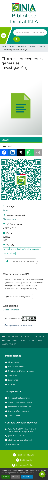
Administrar (13, 444)
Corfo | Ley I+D (14, 415)
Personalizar (27, 476)
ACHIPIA (39, 340)
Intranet (12, 384)
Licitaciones (13, 362)
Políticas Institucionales (19, 398)
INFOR (15, 340)
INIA (8, 340)
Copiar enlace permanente (21, 261)
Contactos (12, 375)
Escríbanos (13, 380)
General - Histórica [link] (17, 46)
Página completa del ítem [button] (19, 325)
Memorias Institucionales (19, 407)
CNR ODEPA (39, 337)
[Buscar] (16, 39)
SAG (21, 337)
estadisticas (9, 253)
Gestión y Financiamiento (20, 402)
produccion (35, 249)
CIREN (22, 340)
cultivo (25, 249)
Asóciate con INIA (16, 366)
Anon (5, 210)
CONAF (28, 337)
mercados (15, 249)
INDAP (15, 337)
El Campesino (9, 219)
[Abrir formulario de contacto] (42, 474)
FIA (3, 340)
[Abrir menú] (3, 35)
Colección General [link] (36, 46)
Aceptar (6, 476)
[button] (11, 310)
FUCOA (30, 340)
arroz (6, 249)
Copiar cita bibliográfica (19, 296)
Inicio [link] (3, 46)
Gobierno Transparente (18, 411)
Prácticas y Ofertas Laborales (21, 371)
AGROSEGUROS (9, 344)
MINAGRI (6, 337)
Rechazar (15, 476)
